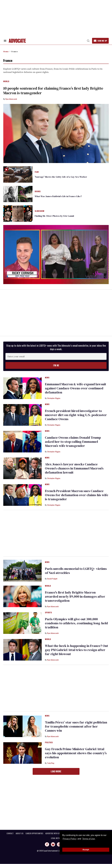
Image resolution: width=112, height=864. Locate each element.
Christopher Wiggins (53, 398)
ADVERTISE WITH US (52, 833)
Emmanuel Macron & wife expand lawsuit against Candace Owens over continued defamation (75, 388)
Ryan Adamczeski (11, 99)
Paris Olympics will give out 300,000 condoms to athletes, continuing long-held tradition (76, 623)
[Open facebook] (47, 844)
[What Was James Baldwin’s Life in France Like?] (18, 193)
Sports (48, 612)
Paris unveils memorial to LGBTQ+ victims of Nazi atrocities (76, 570)
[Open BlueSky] (53, 844)
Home (6, 51)
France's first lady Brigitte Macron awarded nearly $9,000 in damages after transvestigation (75, 596)
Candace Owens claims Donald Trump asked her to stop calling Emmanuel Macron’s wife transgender (73, 441)
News (47, 377)
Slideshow (39, 211)
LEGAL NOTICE (56, 838)
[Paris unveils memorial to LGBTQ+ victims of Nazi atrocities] (22, 570)
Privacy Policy (69, 839)
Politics (49, 742)
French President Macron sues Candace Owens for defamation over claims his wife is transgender (76, 495)
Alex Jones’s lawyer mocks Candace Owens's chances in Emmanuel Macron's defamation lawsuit (74, 468)
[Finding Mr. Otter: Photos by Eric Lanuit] (18, 213)
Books (38, 191)
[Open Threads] (59, 844)
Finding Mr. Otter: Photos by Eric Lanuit (54, 215)
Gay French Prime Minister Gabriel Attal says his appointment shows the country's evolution (76, 753)
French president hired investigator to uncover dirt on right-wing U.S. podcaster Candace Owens (76, 415)
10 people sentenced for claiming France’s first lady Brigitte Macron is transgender (53, 90)
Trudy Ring (50, 763)
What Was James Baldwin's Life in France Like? (58, 196)
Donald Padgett (52, 578)
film (37, 172)
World (6, 81)
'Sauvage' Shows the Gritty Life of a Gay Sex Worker (61, 176)
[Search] (88, 40)
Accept (85, 849)
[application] (56, 254)
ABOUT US (19, 833)
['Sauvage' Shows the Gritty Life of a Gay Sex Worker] (18, 174)
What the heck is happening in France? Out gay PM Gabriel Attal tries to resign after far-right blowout (76, 650)
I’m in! (56, 365)
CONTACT (10, 833)
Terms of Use (88, 839)
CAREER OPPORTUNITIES (34, 833)
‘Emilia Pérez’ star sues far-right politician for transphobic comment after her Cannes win (76, 726)
